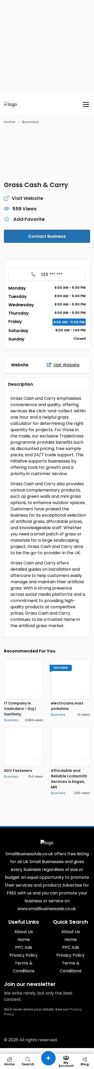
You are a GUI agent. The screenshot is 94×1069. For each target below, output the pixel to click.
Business (30, 122)
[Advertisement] (47, 47)
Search (28, 1064)
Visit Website (66, 365)
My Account (66, 1063)
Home (9, 122)
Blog (85, 1064)
